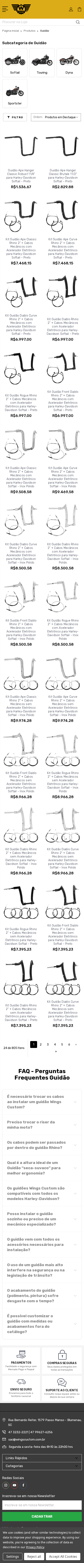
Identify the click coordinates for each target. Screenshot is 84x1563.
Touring (42, 72)
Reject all (34, 1556)
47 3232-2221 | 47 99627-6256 (30, 1432)
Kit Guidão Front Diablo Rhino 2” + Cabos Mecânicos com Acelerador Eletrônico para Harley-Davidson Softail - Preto (63, 401)
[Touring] (42, 59)
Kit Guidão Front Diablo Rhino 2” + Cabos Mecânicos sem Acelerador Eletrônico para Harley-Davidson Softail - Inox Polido (21, 782)
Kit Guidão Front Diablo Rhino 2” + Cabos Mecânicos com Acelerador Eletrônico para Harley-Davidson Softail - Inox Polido (21, 630)
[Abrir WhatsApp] (10, 1553)
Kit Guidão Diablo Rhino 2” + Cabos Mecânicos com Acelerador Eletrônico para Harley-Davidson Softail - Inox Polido (63, 553)
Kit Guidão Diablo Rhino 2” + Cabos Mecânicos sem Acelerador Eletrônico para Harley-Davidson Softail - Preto (21, 1013)
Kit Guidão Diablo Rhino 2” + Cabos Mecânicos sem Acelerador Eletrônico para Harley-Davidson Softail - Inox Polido (21, 858)
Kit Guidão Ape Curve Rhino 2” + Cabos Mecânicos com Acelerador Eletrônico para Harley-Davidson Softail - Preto (63, 248)
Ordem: (38, 117)
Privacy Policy (35, 1547)
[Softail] (14, 59)
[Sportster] (14, 90)
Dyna (69, 72)
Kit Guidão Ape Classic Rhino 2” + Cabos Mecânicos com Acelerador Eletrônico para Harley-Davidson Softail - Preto (21, 248)
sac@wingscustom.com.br (26, 1439)
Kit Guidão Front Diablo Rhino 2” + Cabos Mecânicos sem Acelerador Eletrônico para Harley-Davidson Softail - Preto (63, 935)
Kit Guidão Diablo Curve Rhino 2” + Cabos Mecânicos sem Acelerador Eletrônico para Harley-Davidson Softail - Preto (63, 1011)
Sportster (15, 103)
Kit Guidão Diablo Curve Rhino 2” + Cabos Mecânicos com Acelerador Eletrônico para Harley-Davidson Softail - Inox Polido (21, 553)
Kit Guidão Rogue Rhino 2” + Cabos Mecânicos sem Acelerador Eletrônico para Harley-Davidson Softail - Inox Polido (63, 782)
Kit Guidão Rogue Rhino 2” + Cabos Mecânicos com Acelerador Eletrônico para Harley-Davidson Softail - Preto (21, 403)
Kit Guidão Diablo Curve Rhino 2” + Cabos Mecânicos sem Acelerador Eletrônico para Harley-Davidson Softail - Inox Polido (63, 858)
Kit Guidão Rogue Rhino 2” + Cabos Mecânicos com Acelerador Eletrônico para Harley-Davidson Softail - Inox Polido (63, 630)
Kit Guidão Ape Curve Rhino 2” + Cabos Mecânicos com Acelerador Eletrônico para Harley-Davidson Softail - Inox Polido (63, 477)
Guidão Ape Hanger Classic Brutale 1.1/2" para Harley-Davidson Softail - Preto (63, 176)
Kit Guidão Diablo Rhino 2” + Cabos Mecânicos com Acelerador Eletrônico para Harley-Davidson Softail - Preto (63, 327)
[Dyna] (69, 59)
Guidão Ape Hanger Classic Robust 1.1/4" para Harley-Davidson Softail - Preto (21, 176)
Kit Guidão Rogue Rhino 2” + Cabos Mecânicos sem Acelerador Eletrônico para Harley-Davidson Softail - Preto (21, 936)
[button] (42, 1102)
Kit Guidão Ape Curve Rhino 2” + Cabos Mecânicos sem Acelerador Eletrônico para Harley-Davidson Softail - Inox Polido (63, 706)
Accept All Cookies (63, 1556)
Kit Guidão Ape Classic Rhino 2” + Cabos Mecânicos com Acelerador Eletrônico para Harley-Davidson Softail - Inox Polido (21, 477)
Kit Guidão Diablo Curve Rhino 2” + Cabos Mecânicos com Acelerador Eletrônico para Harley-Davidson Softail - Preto (21, 325)
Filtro (17, 117)
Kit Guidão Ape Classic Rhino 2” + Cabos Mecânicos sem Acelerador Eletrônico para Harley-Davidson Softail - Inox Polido (21, 706)
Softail (15, 72)
